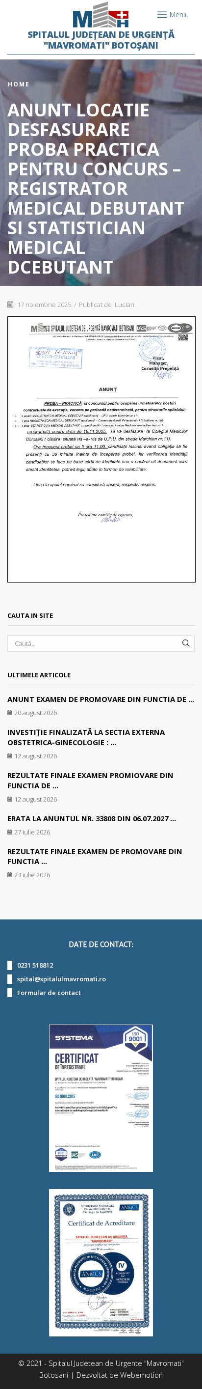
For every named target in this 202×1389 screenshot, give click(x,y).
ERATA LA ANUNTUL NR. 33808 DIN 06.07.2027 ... (91, 818)
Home (19, 84)
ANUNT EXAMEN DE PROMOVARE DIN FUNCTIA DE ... (100, 699)
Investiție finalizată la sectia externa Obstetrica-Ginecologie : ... (86, 737)
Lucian (124, 304)
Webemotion (141, 1375)
